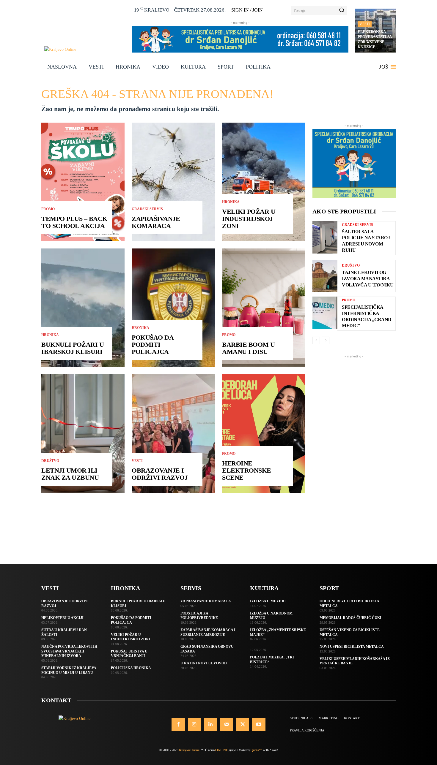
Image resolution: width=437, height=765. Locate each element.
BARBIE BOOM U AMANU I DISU (248, 348)
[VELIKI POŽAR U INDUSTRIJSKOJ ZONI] (263, 182)
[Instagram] (194, 724)
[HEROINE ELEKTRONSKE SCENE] (263, 433)
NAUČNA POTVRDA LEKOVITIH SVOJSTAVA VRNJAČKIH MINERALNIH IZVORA (69, 651)
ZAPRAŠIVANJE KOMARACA (156, 222)
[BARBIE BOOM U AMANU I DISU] (263, 307)
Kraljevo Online (189, 750)
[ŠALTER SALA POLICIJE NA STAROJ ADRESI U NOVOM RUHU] (324, 237)
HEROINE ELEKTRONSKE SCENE (246, 470)
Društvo (50, 461)
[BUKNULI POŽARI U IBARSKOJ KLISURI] (83, 307)
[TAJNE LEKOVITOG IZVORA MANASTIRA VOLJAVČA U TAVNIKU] (324, 276)
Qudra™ (256, 750)
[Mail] (226, 724)
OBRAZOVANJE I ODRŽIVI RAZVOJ (160, 474)
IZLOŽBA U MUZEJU (268, 601)
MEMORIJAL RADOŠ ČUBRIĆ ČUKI (350, 618)
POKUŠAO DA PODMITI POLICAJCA (153, 344)
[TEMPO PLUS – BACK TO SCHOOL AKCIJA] (83, 182)
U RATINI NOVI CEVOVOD (203, 663)
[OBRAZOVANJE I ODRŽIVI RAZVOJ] (173, 433)
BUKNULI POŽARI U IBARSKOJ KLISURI (72, 348)
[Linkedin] (210, 724)
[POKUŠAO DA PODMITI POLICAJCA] (173, 307)
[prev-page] (316, 340)
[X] (242, 724)
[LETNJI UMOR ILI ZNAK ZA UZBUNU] (83, 433)
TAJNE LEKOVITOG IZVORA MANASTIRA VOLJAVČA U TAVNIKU (367, 278)
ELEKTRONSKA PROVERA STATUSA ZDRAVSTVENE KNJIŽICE (375, 39)
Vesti (364, 24)
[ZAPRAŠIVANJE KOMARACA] (173, 182)
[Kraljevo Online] (84, 49)
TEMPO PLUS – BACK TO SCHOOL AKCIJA (74, 222)
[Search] (341, 10)
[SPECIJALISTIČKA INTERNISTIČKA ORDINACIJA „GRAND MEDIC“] (324, 313)
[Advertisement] (354, 448)
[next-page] (325, 340)
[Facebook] (178, 724)
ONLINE (221, 750)
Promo (48, 209)
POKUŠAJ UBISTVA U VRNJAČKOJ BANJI (129, 653)
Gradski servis (147, 209)
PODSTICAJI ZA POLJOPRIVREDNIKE (199, 615)
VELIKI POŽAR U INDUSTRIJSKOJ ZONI (248, 218)
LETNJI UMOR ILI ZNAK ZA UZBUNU (70, 474)
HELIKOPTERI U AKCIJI (62, 618)
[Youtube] (258, 724)
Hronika (50, 335)
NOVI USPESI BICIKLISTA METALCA (352, 646)
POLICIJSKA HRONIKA (131, 668)
